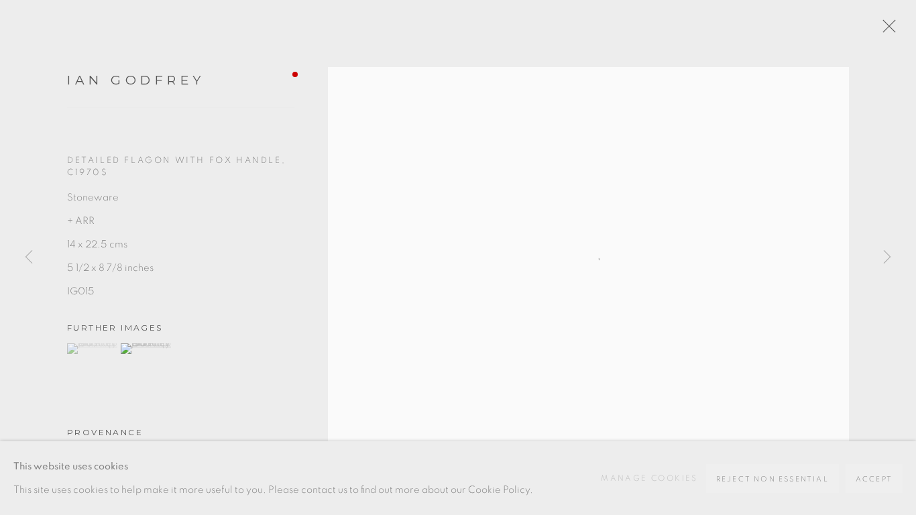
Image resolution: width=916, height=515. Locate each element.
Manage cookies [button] (649, 478)
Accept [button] (874, 479)
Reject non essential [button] (772, 479)
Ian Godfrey (136, 80)
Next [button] (887, 257)
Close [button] (886, 30)
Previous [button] (29, 257)
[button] (92, 348)
